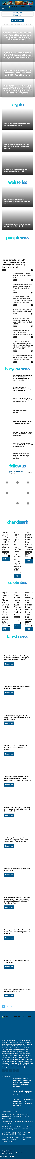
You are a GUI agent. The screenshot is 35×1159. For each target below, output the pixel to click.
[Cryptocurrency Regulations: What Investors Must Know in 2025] (17, 164)
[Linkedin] (10, 1070)
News (4, 269)
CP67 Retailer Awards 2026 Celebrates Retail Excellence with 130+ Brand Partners (17, 748)
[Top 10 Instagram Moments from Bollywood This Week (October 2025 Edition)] (6, 588)
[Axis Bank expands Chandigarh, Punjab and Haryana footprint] (17, 980)
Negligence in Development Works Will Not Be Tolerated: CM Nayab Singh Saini (23, 445)
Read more (5, 559)
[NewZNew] (17, 1026)
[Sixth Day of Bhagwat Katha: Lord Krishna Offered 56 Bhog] (29, 528)
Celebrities (5, 619)
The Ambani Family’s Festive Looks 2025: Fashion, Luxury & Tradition (17, 604)
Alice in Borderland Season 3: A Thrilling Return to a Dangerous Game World (17, 201)
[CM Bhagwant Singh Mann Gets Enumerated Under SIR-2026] (6, 311)
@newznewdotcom (16, 472)
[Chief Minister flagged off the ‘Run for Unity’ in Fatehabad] (6, 422)
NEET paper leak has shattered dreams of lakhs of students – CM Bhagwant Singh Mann (22, 357)
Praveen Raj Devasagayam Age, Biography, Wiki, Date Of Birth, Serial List (29, 605)
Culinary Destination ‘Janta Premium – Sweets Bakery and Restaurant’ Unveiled (22, 400)
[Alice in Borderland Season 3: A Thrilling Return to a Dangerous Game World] (17, 197)
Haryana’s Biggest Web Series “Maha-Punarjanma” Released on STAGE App (22, 433)
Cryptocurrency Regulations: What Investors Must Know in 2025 (16, 170)
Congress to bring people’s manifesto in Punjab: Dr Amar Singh (22, 275)
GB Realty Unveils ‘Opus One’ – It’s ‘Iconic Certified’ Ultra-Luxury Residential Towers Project (17, 548)
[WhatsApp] (17, 1070)
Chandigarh (5, 552)
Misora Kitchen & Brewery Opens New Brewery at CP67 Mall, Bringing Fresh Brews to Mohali (17, 809)
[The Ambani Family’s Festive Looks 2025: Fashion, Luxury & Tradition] (17, 588)
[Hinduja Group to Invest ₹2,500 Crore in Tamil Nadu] (17, 859)
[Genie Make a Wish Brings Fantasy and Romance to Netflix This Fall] (17, 219)
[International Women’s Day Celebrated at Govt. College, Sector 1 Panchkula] (6, 389)
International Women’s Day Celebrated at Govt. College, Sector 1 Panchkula (22, 388)
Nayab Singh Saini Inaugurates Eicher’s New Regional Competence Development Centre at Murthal (16, 840)
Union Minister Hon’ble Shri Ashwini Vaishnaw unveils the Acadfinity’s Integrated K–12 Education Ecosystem (17, 778)
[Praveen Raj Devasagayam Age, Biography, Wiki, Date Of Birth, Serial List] (29, 588)
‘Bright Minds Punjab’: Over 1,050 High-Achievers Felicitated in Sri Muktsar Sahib (22, 332)
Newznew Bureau (16, 568)
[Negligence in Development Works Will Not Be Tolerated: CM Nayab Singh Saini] (6, 445)
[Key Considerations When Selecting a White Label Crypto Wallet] (17, 119)
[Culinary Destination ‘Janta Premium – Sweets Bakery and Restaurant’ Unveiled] (6, 400)
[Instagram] (6, 1070)
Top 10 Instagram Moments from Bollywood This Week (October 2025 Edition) (6, 605)
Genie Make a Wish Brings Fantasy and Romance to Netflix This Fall (17, 225)
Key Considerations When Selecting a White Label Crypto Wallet (17, 124)
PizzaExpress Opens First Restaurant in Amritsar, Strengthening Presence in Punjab (17, 931)
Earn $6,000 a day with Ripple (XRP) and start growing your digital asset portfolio (16, 146)
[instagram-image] (7, 482)
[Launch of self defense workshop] (6, 411)
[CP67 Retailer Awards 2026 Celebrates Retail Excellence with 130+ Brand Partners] (17, 70)
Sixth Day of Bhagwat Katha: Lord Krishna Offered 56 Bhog (29, 541)
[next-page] (15, 1006)
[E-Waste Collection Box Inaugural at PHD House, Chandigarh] (6, 528)
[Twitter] (14, 1070)
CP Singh (4, 553)
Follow (30, 473)
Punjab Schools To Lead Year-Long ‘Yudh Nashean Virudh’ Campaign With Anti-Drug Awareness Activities (15, 263)
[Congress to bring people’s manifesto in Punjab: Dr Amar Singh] (6, 276)
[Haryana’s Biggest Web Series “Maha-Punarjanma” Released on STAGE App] (6, 433)
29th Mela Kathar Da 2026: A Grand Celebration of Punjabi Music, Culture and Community (17, 717)
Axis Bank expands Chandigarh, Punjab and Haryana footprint (17, 990)
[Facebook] (3, 1070)
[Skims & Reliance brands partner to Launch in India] (17, 951)
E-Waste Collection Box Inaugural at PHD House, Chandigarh (6, 541)
